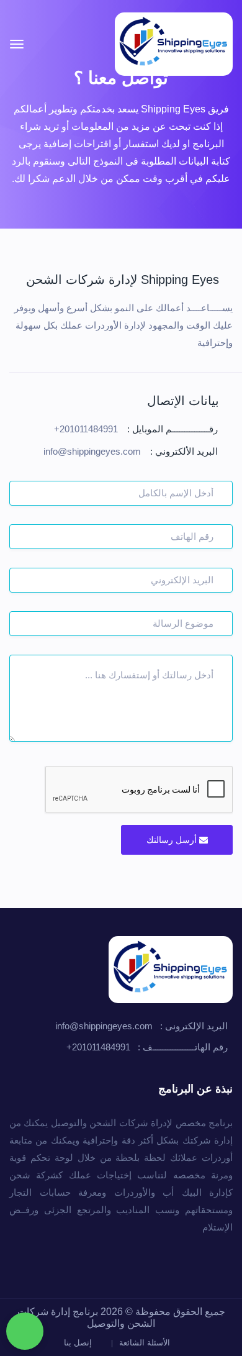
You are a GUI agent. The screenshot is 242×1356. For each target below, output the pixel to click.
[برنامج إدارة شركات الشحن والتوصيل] (174, 44)
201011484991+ (86, 429)
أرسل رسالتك (172, 840)
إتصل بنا (79, 1342)
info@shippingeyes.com (92, 451)
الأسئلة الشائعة (146, 1342)
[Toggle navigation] (16, 44)
